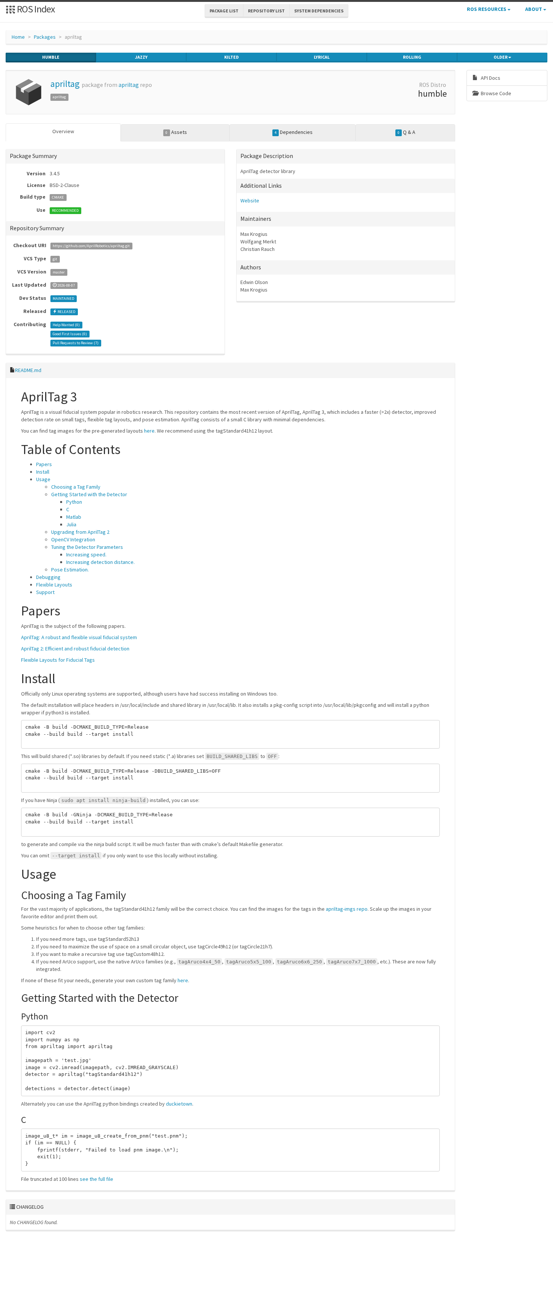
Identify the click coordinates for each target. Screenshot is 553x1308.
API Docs (490, 77)
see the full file (96, 1179)
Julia (71, 524)
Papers (44, 464)
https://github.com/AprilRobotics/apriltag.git (91, 245)
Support (45, 592)
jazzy (141, 57)
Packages (45, 36)
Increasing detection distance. (100, 562)
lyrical (322, 57)
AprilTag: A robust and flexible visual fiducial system (79, 637)
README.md (28, 370)
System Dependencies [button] (318, 11)
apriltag (65, 84)
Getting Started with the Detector (89, 494)
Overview (63, 131)
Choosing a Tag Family (75, 486)
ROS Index (35, 9)
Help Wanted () (66, 324)
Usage (43, 479)
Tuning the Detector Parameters (87, 547)
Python (74, 501)
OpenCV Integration (73, 539)
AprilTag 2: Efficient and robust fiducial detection (75, 648)
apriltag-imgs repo (347, 908)
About (534, 9)
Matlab (73, 516)
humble (50, 57)
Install (42, 471)
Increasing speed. (86, 554)
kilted (231, 57)
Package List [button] (224, 11)
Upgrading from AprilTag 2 (80, 532)
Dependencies (294, 132)
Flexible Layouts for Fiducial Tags (58, 659)
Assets (176, 132)
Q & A (406, 132)
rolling (412, 57)
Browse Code (495, 93)
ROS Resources (487, 9)
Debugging (48, 577)
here (149, 430)
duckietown (179, 1103)
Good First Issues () (70, 333)
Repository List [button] (266, 11)
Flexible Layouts (54, 584)
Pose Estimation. (70, 569)
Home (18, 36)
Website (249, 200)
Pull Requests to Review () (76, 342)
